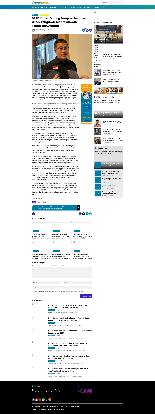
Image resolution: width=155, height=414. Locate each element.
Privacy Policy (63, 406)
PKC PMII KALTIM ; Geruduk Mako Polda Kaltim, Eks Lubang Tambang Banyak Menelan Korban (110, 172)
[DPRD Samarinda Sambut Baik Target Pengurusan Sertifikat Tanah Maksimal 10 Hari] (82, 247)
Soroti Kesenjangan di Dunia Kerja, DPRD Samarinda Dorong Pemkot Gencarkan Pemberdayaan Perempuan (113, 139)
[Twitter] (83, 213)
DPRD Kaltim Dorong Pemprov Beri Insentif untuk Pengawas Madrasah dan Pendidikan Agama (112, 55)
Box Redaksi (36, 406)
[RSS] (49, 399)
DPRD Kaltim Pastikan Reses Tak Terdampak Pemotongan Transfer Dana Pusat (112, 72)
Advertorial (35, 14)
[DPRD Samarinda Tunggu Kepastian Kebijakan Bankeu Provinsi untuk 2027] (82, 227)
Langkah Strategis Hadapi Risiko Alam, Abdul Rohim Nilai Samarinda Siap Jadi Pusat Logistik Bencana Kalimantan (112, 122)
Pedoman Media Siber (49, 406)
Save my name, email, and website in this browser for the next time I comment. (59, 292)
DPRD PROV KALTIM (43, 14)
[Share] (90, 30)
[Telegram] (87, 213)
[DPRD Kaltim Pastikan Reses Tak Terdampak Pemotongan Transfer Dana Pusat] (97, 72)
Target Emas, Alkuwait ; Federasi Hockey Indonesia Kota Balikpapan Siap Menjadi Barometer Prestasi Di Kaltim (111, 186)
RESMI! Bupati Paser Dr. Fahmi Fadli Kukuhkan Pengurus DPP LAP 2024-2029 (111, 179)
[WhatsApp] (90, 213)
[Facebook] (80, 213)
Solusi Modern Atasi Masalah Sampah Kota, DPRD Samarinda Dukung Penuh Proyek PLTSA (113, 131)
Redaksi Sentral (40, 29)
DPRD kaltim (42, 202)
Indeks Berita (74, 406)
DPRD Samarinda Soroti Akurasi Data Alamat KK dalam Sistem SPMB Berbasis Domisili (41, 236)
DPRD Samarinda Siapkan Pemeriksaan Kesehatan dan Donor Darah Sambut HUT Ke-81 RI (41, 256)
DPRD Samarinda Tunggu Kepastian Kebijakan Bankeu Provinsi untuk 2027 (82, 236)
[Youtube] (39, 399)
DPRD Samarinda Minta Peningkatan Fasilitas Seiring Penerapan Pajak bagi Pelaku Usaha (61, 236)
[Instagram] (36, 399)
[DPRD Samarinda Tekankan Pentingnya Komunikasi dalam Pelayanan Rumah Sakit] (61, 247)
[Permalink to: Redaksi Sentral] (34, 30)
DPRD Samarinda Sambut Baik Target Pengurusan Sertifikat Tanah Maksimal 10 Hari (82, 256)
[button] (121, 2)
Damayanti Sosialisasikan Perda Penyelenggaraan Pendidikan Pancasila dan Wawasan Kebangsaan (111, 80)
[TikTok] (46, 399)
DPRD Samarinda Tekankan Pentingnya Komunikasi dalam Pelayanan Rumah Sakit (61, 256)
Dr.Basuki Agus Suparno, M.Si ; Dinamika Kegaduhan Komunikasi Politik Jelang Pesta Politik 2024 (111, 193)
